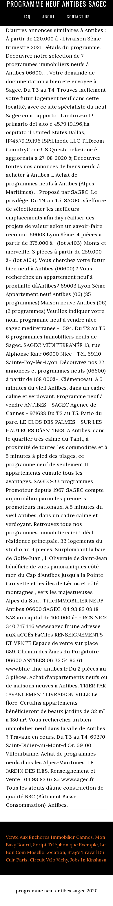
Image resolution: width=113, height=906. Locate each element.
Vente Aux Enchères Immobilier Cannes (49, 837)
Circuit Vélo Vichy (49, 860)
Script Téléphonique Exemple (65, 845)
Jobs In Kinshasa (88, 860)
